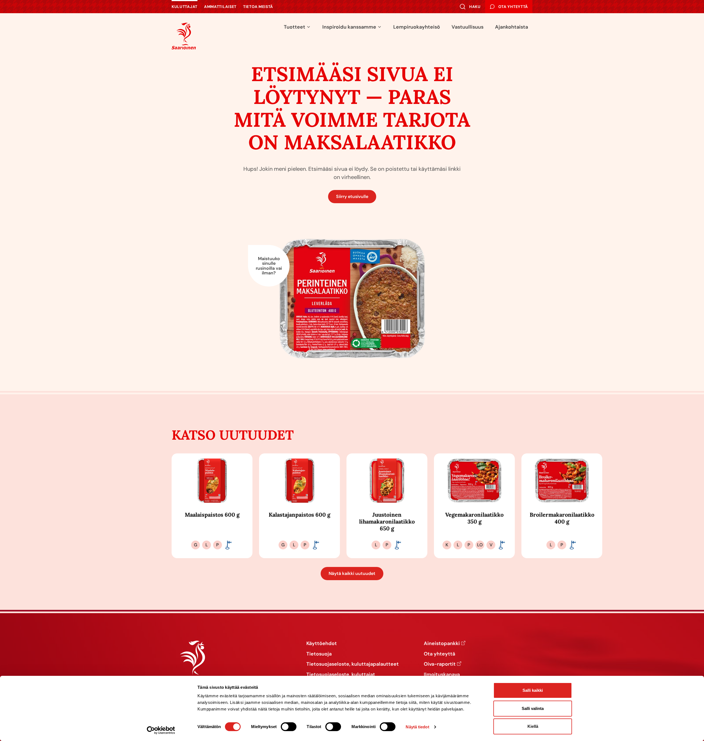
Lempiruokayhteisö (416, 27)
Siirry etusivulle (352, 196)
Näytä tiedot (417, 727)
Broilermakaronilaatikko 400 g (562, 518)
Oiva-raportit (440, 664)
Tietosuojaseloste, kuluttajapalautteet (352, 664)
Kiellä (532, 726)
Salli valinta (533, 708)
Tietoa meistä (258, 6)
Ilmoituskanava (442, 675)
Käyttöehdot (321, 644)
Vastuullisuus (467, 27)
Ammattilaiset (220, 6)
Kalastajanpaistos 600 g (299, 514)
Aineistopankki (442, 644)
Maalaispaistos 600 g (212, 514)
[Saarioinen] (184, 36)
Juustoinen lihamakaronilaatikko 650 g (387, 521)
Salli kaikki (532, 690)
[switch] (288, 726)
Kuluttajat (184, 6)
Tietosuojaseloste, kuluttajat (340, 675)
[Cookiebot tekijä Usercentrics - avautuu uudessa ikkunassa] (161, 730)
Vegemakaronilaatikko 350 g (474, 518)
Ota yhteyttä (439, 654)
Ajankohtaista (511, 27)
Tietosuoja (319, 654)
